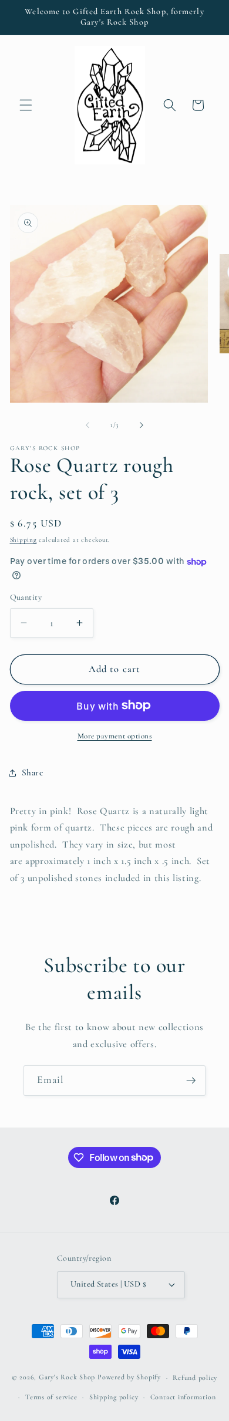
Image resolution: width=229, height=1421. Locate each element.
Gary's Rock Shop (67, 1377)
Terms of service (51, 1397)
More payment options (115, 736)
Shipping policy (114, 1397)
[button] (26, 105)
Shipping (23, 540)
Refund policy (195, 1377)
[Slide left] (87, 425)
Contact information (183, 1397)
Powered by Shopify (129, 1377)
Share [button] (32, 772)
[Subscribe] (191, 1080)
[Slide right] (141, 425)
